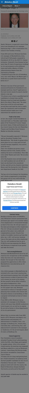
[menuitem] (17, 6)
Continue (14, 208)
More (16, 6)
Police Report (7, 6)
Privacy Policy (18, 193)
